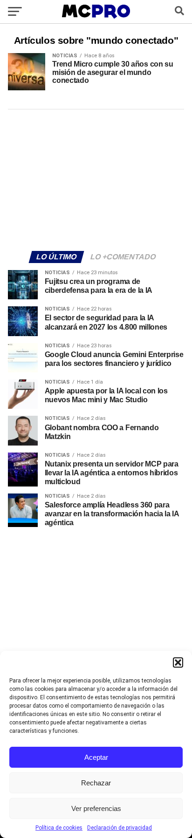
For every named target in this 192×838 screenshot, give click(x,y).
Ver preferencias (96, 808)
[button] (178, 662)
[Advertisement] (96, 179)
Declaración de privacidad (119, 827)
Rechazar (96, 783)
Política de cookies (58, 827)
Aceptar (96, 757)
